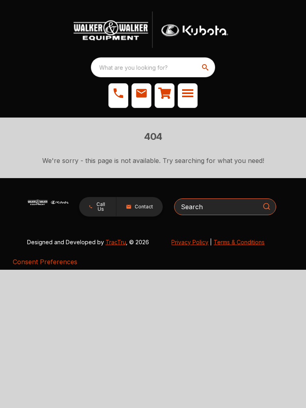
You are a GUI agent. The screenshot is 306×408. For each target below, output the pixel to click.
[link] (165, 95)
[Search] (266, 206)
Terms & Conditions (239, 242)
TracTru (116, 242)
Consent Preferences (45, 262)
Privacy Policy (189, 242)
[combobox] (153, 67)
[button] (118, 95)
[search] (206, 67)
